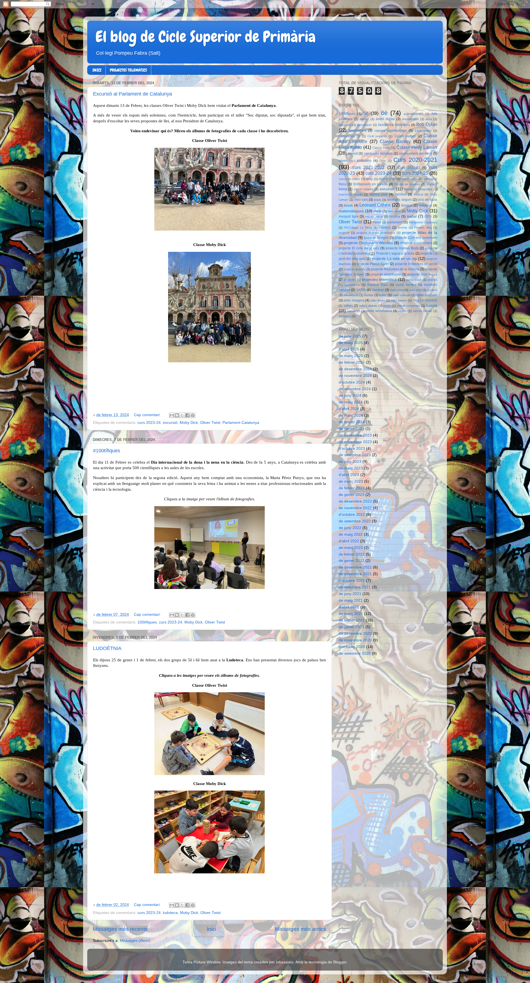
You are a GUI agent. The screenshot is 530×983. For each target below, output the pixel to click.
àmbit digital (385, 119)
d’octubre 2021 (352, 580)
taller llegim (377, 300)
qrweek (432, 279)
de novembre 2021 (355, 574)
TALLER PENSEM (425, 300)
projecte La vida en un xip (394, 259)
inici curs (361, 200)
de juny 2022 (350, 528)
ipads (377, 199)
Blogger (339, 962)
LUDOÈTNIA (107, 648)
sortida (368, 295)
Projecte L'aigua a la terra (395, 253)
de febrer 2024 (352, 422)
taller (382, 295)
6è (384, 112)
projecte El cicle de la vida (359, 248)
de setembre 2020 (355, 653)
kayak (348, 205)
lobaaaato (284, 962)
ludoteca (170, 913)
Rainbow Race (377, 284)
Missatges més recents (120, 929)
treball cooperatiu (408, 305)
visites (402, 311)
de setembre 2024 (355, 389)
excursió (170, 423)
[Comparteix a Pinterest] (192, 415)
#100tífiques (106, 450)
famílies (401, 194)
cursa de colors (349, 179)
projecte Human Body (402, 248)
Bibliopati (383, 124)
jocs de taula (427, 200)
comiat (353, 153)
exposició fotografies (418, 189)
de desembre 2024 (355, 369)
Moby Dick (189, 423)
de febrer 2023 (352, 488)
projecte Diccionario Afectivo (368, 243)
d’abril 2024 (349, 409)
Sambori (378, 290)
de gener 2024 (351, 429)
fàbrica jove (379, 194)
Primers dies (423, 227)
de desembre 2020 (355, 633)
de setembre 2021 (355, 587)
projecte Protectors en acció (416, 264)
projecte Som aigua (422, 274)
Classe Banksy (395, 141)
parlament (394, 222)
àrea (429, 119)
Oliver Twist (210, 423)
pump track (414, 279)
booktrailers (357, 131)
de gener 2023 (351, 495)
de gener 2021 (351, 627)
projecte (344, 232)
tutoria (431, 305)
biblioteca (402, 125)
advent (364, 119)
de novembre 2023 (355, 442)
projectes (350, 279)
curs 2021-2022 (369, 167)
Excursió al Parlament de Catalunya (132, 94)
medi (377, 211)
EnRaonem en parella (370, 184)
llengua (406, 205)
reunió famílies (406, 284)
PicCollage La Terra (358, 227)
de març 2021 (351, 614)
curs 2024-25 (415, 173)
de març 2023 (351, 481)
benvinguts (364, 124)
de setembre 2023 (355, 455)
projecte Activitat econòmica (375, 232)
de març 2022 (351, 548)
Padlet (377, 222)
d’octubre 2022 (352, 514)
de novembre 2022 (355, 508)
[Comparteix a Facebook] (187, 415)
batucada (345, 124)
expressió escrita (351, 194)
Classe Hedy (381, 147)
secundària (350, 295)
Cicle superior (377, 136)
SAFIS (360, 290)
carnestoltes (423, 130)
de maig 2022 (351, 534)
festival (418, 194)
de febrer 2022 (352, 554)
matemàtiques (351, 211)
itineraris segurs (399, 200)
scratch (432, 290)
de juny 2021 (350, 594)
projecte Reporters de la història (395, 269)
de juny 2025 (350, 336)
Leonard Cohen (374, 204)
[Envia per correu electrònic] (171, 415)
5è (366, 113)
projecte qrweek (354, 269)
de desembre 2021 (355, 567)
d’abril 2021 (349, 607)
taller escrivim (427, 295)
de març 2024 (351, 415)
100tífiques (147, 622)
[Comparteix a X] (182, 415)
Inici (211, 929)
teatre (387, 305)
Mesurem (394, 211)
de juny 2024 (350, 395)
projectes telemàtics (379, 280)
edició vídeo (410, 179)
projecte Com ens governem (416, 238)
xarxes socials (423, 311)
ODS (428, 216)
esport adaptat (363, 189)
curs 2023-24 (149, 423)
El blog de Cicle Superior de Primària (206, 37)
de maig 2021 (351, 600)
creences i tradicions (355, 161)
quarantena (352, 284)
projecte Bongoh (376, 238)
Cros (382, 160)
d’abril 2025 (349, 349)
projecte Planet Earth (373, 264)
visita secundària (379, 311)
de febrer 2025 (352, 362)
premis (402, 227)
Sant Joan (397, 290)
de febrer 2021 (352, 620)
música (394, 216)
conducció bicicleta (378, 153)
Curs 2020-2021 (415, 159)
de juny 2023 (350, 461)
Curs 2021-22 (409, 168)
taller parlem (399, 300)
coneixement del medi (415, 153)
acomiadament (413, 113)
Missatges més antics (300, 929)
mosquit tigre (349, 216)
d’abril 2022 (349, 541)
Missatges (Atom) (135, 941)
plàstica (385, 227)
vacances (354, 311)
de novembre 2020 (355, 640)
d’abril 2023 (349, 475)
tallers (348, 306)
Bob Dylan (426, 124)
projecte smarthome (386, 274)
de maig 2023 (351, 468)
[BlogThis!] (177, 415)
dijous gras (387, 179)
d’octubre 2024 (352, 382)
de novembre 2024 (355, 376)
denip (369, 179)
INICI (96, 70)
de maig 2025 (351, 343)
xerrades (345, 316)
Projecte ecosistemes (416, 243)
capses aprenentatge (390, 131)
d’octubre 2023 (352, 448)
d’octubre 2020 (352, 647)
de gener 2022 (351, 561)
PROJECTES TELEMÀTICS (128, 70)
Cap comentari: (148, 415)
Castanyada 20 (349, 136)
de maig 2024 (351, 402)
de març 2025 (351, 356)
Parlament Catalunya (240, 423)
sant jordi (415, 290)
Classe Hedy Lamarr (416, 147)
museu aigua (374, 216)
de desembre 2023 (355, 435)
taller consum (401, 295)
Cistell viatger (405, 136)
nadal (412, 216)
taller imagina (354, 300)
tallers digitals (368, 305)
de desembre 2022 (355, 501)
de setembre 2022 (355, 521)
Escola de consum (407, 184)
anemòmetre (410, 119)
